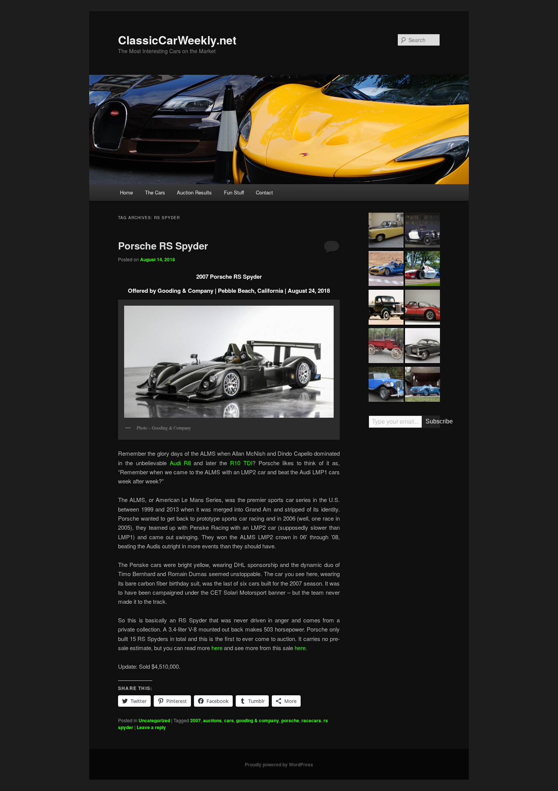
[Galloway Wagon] (386, 346)
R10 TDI (241, 463)
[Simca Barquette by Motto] (422, 385)
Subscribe (433, 421)
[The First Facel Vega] (422, 346)
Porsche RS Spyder (163, 245)
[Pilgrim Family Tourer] (386, 385)
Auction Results (194, 192)
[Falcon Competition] (386, 269)
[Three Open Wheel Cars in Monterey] (422, 269)
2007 (195, 720)
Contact (264, 192)
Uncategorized (154, 720)
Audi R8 (180, 463)
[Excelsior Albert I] (422, 231)
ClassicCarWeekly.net (177, 40)
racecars (311, 720)
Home (126, 192)
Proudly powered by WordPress (279, 764)
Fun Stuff (234, 192)
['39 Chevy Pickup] (386, 308)
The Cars (155, 192)
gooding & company (257, 720)
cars (229, 720)
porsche (290, 720)
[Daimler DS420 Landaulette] (386, 231)
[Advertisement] (404, 552)
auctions (212, 720)
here (216, 648)
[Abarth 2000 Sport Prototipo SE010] (422, 308)
